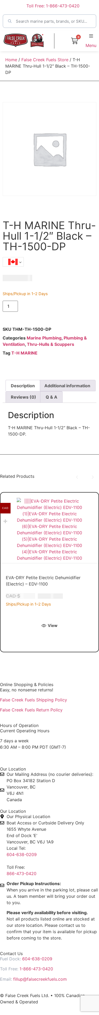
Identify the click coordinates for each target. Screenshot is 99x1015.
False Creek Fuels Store (44, 59)
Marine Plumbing (44, 338)
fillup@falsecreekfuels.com (40, 979)
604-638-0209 (22, 854)
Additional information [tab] (67, 385)
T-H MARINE (24, 353)
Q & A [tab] (51, 397)
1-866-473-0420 (36, 968)
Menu (91, 45)
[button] (77, 477)
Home (11, 59)
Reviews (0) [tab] (23, 397)
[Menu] (91, 36)
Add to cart (37, 306)
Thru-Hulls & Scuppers (50, 344)
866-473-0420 (21, 873)
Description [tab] (23, 385)
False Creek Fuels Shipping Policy (33, 699)
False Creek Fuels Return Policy (31, 709)
